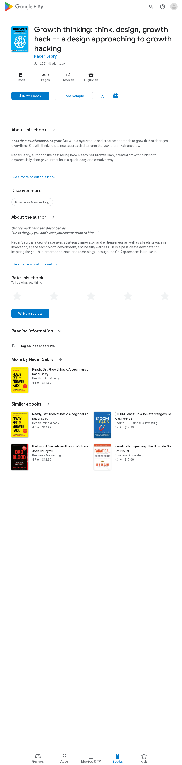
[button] (72, 80)
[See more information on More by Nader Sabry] (60, 359)
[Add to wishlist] (102, 95)
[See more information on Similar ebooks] (48, 404)
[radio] (17, 296)
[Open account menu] (174, 6)
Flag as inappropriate (33, 345)
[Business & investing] (32, 202)
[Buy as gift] (115, 95)
